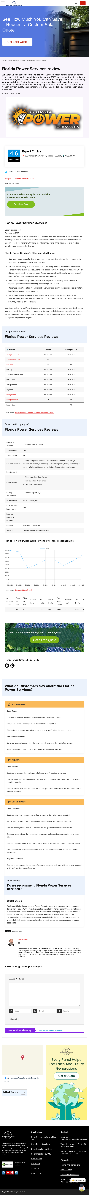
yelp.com (9, 365)
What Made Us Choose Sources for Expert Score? (34, 413)
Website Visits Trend (23, 590)
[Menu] (3, 3)
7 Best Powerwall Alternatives (49, 1030)
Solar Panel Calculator (41, 1144)
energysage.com (12, 355)
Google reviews (12, 400)
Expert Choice (17, 931)
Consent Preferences (69, 1174)
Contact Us (36, 1173)
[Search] (76, 3)
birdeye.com (11, 395)
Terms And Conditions (70, 1165)
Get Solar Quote (83, 3)
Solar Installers (21, 60)
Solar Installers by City (41, 1154)
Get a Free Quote (44, 640)
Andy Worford (23, 940)
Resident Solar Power (8, 60)
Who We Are (36, 1159)
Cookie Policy (66, 1170)
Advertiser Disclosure (12, 183)
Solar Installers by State (41, 1149)
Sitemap (35, 1168)
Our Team (35, 1163)
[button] (22, 1057)
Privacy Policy (66, 1160)
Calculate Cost (21, 204)
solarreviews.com (13, 360)
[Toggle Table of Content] (22, 1093)
